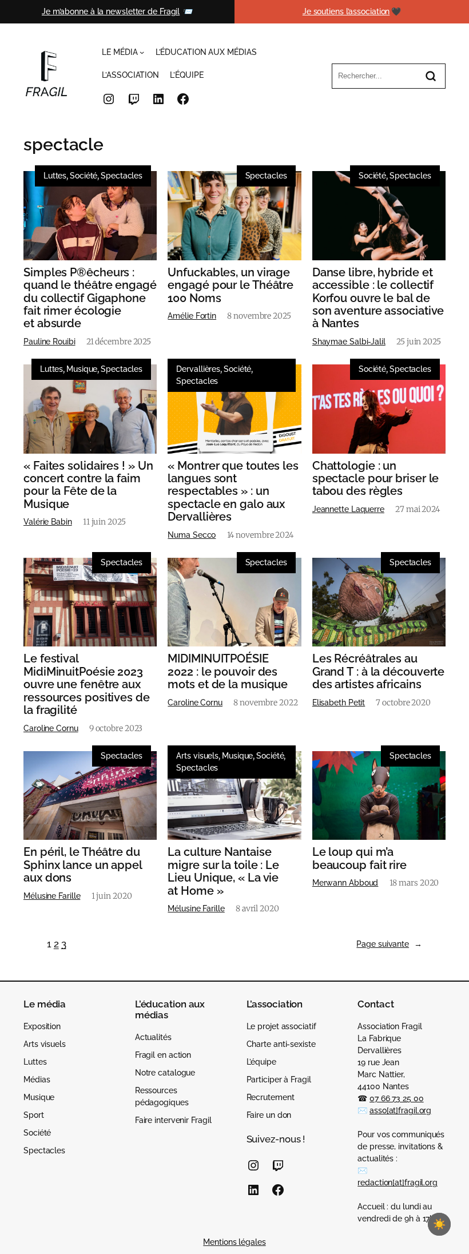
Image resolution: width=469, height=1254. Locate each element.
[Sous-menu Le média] (142, 52)
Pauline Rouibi (49, 341)
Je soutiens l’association (346, 11)
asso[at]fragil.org (400, 1110)
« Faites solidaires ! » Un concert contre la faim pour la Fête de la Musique (88, 485)
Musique (81, 369)
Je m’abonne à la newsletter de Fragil (111, 11)
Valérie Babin (47, 521)
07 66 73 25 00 (396, 1098)
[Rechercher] (431, 76)
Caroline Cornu (50, 728)
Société (83, 175)
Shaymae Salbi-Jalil (348, 341)
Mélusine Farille (51, 895)
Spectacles (121, 175)
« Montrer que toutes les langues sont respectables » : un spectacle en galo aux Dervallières (233, 491)
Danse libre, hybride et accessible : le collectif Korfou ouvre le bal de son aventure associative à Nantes (378, 298)
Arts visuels (197, 755)
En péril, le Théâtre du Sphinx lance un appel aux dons (82, 865)
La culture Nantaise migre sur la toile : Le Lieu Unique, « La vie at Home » (223, 871)
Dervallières (198, 369)
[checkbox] (439, 1224)
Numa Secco (192, 534)
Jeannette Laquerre (348, 509)
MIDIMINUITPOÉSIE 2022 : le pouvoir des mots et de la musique (228, 671)
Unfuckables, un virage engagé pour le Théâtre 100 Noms (230, 285)
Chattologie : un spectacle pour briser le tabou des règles (375, 478)
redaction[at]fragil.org (397, 1182)
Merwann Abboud (345, 882)
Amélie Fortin (192, 315)
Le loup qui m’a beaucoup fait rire (359, 858)
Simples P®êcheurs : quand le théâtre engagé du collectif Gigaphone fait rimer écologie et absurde (90, 298)
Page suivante (389, 944)
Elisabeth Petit (338, 702)
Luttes (54, 175)
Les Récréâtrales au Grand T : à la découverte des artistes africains (378, 671)
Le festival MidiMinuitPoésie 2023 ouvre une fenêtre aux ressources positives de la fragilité (86, 684)
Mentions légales (234, 1242)
